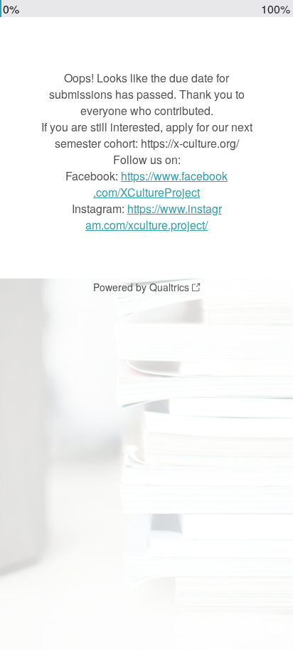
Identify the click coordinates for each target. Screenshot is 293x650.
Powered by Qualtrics (141, 287)
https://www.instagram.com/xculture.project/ (153, 216)
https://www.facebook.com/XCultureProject (160, 184)
